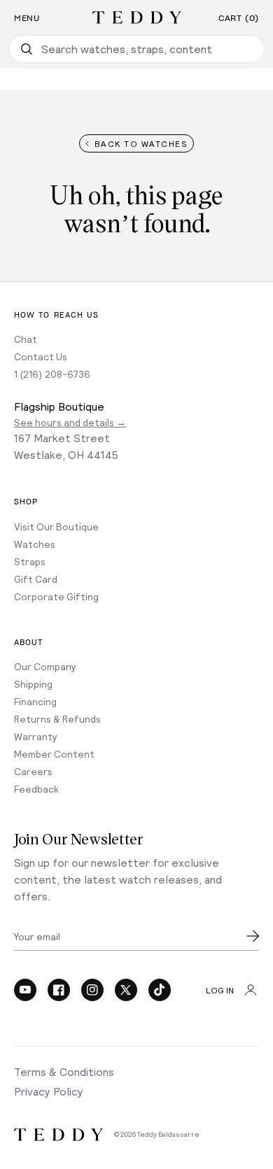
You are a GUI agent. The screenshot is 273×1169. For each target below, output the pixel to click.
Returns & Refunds (57, 719)
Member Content (54, 754)
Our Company (45, 666)
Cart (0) (238, 18)
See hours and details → (70, 422)
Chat (25, 339)
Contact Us (40, 356)
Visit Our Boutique (56, 526)
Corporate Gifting (56, 596)
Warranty (35, 736)
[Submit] (252, 936)
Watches (34, 544)
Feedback (36, 789)
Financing (35, 701)
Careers (33, 771)
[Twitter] (126, 990)
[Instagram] (92, 990)
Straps (30, 561)
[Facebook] (59, 990)
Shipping (33, 684)
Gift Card (35, 579)
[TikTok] (159, 990)
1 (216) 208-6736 (52, 374)
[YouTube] (25, 990)
